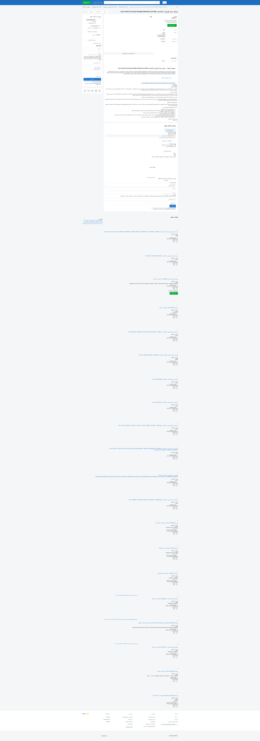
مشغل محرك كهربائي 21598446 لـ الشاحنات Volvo (165, 279)
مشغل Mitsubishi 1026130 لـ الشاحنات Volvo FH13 (165, 695)
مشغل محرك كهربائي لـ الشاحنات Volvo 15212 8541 (165, 402)
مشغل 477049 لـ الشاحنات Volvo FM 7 (168, 548)
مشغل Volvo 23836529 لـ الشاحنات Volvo (167, 671)
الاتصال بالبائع (172, 25)
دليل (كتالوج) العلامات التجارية (149, 726)
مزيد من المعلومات (97, 43)
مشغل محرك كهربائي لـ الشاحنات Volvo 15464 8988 (165, 379)
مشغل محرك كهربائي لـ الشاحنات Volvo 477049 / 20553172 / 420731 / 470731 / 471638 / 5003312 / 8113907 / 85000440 (148, 425)
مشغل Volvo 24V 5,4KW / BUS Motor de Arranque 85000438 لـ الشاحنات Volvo (158, 623)
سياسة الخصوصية (162, 207)
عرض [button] (166, 146)
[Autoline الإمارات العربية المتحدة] (173, 2)
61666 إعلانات (168, 131)
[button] (108, 11)
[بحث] (158, 2)
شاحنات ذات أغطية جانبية (97, 222)
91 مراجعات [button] (164, 135)
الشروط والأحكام (151, 717)
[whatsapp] (175, 148)
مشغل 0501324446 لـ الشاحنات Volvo (168, 307)
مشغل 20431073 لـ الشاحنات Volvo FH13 (168, 573)
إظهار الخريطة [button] (152, 167)
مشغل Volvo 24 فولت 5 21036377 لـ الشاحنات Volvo (165, 647)
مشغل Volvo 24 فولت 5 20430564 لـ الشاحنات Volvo (165, 598)
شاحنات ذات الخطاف (94, 221)
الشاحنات (100, 220)
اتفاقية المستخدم (154, 207)
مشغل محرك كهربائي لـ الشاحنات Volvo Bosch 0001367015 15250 (161, 256)
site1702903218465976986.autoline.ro (167, 137)
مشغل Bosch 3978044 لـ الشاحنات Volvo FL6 (166, 523)
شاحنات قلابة (88, 220)
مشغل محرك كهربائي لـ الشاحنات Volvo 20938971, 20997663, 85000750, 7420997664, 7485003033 (153, 499)
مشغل (164, 29)
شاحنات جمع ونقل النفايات (87, 223)
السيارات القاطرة (95, 220)
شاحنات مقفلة (89, 222)
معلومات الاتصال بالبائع (173, 721)
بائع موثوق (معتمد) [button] (169, 130)
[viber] (173, 148)
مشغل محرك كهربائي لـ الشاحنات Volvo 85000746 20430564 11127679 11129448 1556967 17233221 (153, 332)
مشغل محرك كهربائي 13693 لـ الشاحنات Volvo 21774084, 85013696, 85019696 (158, 355)
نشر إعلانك (174, 293)
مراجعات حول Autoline (150, 724)
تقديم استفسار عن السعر (170, 20)
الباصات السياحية (96, 223)
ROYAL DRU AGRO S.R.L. (170, 129)
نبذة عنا (176, 717)
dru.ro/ (174, 153)
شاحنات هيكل (87, 221)
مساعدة (176, 719)
